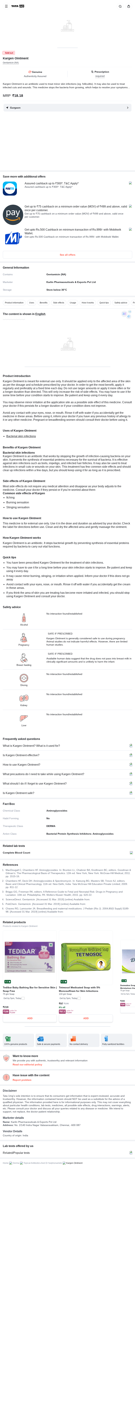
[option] (14, 303)
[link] (18, 6)
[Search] (119, 6)
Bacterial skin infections (21, 436)
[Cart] (128, 6)
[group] (67, 24)
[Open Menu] (6, 6)
